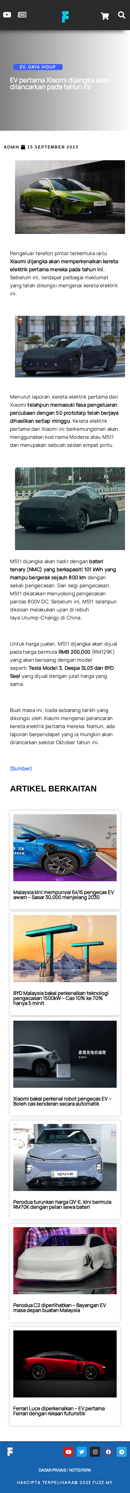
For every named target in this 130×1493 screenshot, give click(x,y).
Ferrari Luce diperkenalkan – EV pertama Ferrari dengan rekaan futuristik (59, 1411)
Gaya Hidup (42, 67)
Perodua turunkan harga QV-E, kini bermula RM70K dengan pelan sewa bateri (62, 1204)
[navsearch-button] (122, 16)
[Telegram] (122, 1452)
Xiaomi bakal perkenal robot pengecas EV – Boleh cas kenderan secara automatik (62, 1101)
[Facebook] (108, 1452)
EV (23, 67)
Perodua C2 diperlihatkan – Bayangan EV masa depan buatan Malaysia (59, 1308)
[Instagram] (95, 1452)
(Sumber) (21, 768)
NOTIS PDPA (80, 1470)
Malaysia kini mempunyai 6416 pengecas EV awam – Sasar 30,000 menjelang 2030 (63, 895)
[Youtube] (68, 1452)
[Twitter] (82, 1452)
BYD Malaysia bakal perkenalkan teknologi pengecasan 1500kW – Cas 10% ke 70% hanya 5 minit (61, 998)
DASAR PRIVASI (52, 1470)
